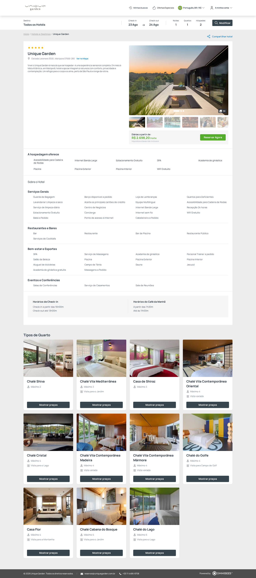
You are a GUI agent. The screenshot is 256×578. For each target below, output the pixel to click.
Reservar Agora (213, 137)
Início (26, 34)
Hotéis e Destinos (41, 34)
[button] (176, 111)
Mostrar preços (48, 404)
